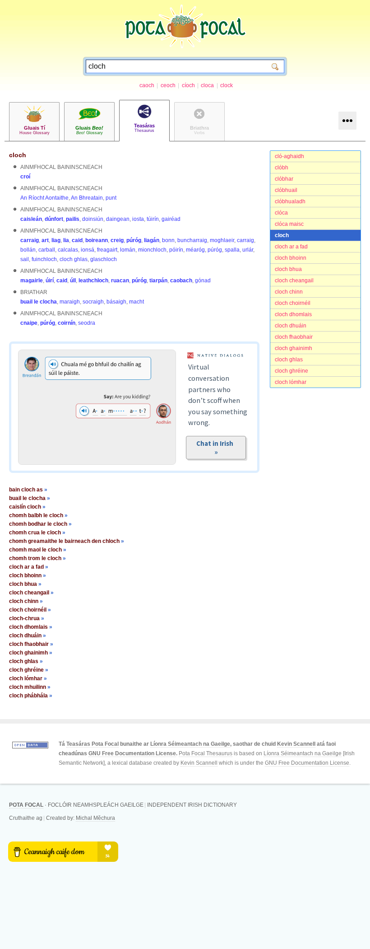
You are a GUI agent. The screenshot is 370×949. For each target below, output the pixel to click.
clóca (281, 213)
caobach (181, 280)
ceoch (168, 85)
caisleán (31, 219)
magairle (31, 280)
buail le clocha (38, 302)
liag (55, 240)
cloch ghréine (291, 371)
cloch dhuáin (290, 326)
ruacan (120, 280)
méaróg (195, 250)
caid (77, 240)
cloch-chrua (26, 618)
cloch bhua (288, 269)
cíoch (188, 85)
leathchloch (93, 280)
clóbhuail (286, 190)
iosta (138, 219)
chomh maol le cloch (37, 550)
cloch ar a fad (291, 246)
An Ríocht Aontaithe (44, 198)
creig (117, 240)
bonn (168, 240)
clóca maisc (289, 224)
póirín (176, 250)
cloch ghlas (289, 359)
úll (73, 280)
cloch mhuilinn (30, 687)
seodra (86, 323)
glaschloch (103, 259)
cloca (207, 85)
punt (111, 198)
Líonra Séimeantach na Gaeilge (190, 744)
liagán (151, 240)
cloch (282, 235)
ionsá (87, 250)
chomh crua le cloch (37, 532)
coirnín (66, 323)
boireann (96, 240)
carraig (29, 240)
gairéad (171, 219)
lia (66, 240)
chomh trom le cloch (37, 558)
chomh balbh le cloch (38, 515)
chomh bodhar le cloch (40, 524)
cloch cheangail (294, 280)
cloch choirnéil (292, 303)
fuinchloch (44, 259)
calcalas (68, 250)
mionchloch (152, 250)
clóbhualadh (290, 201)
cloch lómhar (290, 382)
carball (46, 250)
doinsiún (92, 219)
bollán (28, 250)
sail (24, 259)
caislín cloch (27, 507)
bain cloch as (28, 489)
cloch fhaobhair (294, 337)
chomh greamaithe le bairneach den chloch (66, 541)
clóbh (281, 167)
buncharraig (192, 240)
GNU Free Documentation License (132, 753)
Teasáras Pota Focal (92, 744)
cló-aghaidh (289, 156)
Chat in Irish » (216, 447)
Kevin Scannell (296, 744)
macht (136, 302)
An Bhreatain (87, 198)
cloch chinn (289, 292)
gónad (203, 280)
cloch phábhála (30, 695)
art (45, 240)
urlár (247, 250)
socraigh (93, 302)
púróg (133, 240)
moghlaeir (222, 240)
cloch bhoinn (290, 258)
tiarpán (158, 280)
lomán (127, 250)
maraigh (70, 302)
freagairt (107, 250)
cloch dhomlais (293, 314)
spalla (232, 250)
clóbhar (284, 179)
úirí (50, 280)
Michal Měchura (95, 818)
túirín (153, 219)
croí (25, 176)
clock (226, 85)
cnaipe (28, 323)
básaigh (116, 302)
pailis (72, 219)
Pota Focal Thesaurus (205, 753)
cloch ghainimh (293, 348)
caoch (146, 85)
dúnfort (54, 219)
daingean (118, 219)
